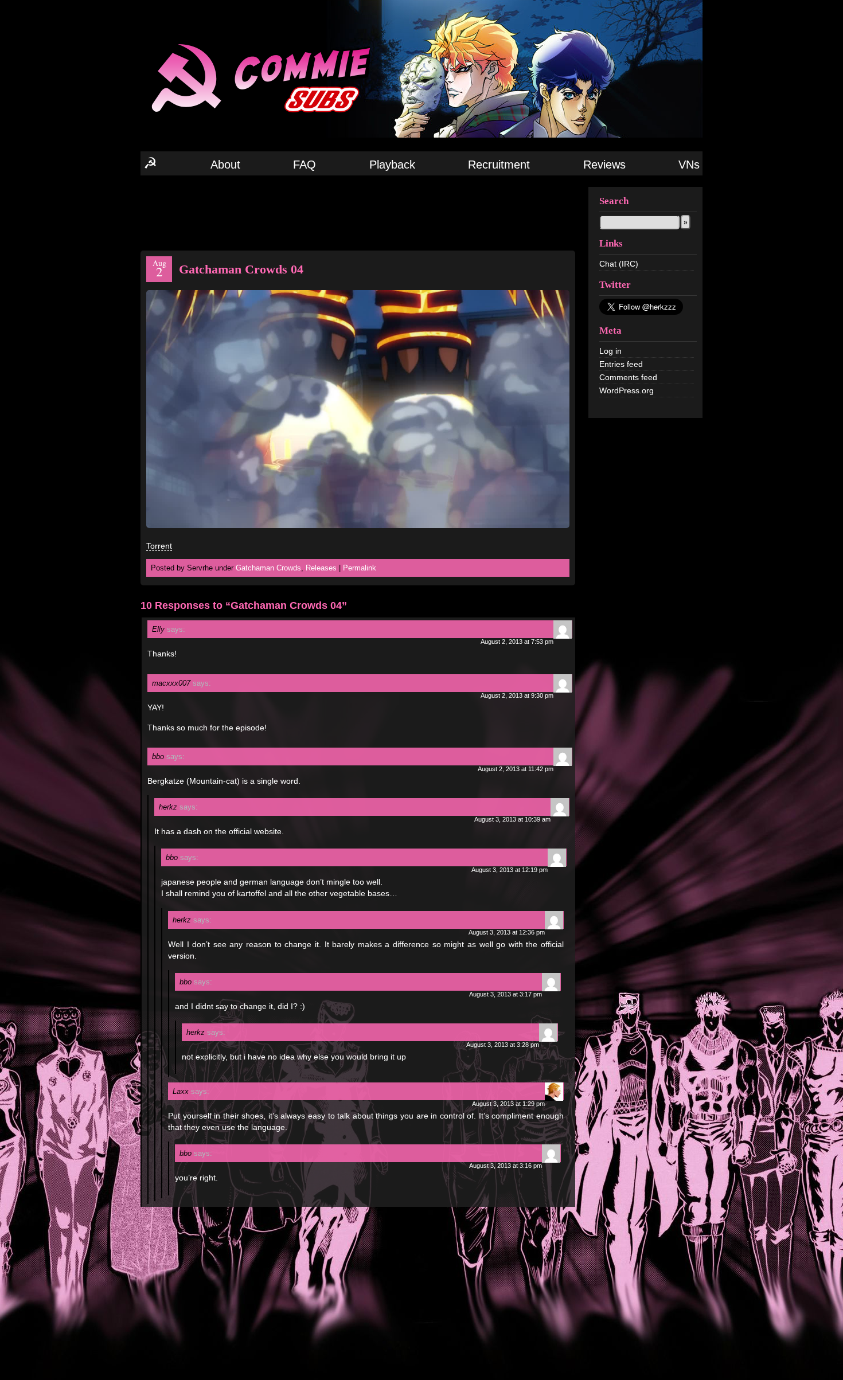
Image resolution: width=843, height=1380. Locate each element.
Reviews (604, 164)
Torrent (159, 545)
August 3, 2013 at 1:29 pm (508, 1103)
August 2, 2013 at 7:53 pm (517, 641)
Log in (610, 350)
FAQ (304, 164)
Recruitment (499, 164)
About (225, 164)
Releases (321, 568)
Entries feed (621, 364)
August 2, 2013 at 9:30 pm (517, 695)
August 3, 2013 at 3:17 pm (505, 994)
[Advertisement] (358, 212)
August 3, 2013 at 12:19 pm (509, 869)
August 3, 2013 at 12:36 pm (507, 932)
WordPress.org (626, 390)
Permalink (359, 568)
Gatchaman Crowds (268, 568)
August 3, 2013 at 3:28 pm (502, 1044)
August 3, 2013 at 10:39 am (512, 819)
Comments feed (628, 377)
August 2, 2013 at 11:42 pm (515, 768)
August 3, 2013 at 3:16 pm (505, 1165)
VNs (689, 164)
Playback (392, 164)
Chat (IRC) (618, 263)
